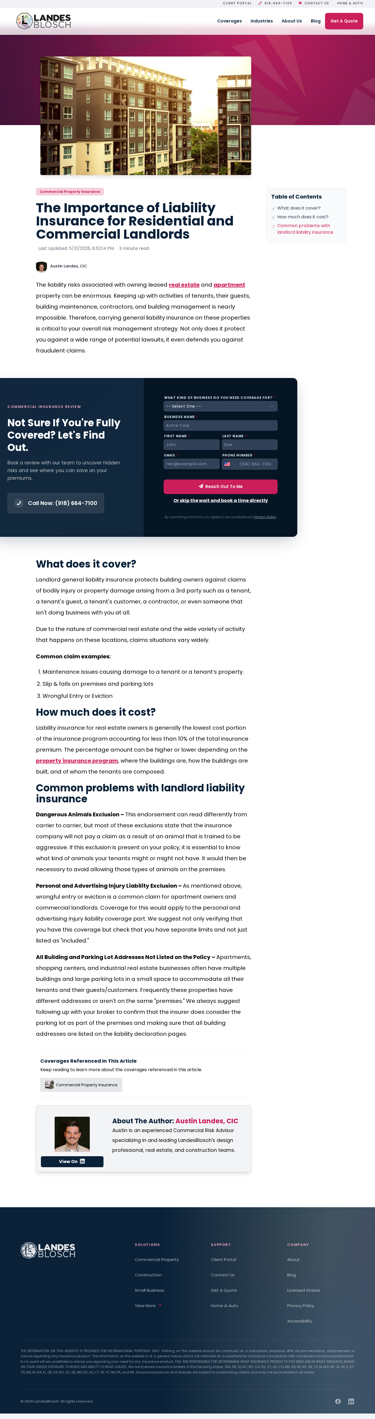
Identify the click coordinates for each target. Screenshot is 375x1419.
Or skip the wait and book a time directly (220, 500)
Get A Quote (344, 21)
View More (145, 1305)
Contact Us (316, 3)
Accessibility (299, 1321)
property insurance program (77, 760)
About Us (292, 21)
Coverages (229, 21)
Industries (262, 21)
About (293, 1259)
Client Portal (237, 3)
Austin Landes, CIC (68, 266)
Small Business (149, 1290)
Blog (316, 21)
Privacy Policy (265, 517)
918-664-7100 (278, 3)
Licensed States (303, 1290)
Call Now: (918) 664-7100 (62, 503)
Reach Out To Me (224, 486)
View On (69, 1161)
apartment (229, 285)
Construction (148, 1275)
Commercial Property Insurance (70, 191)
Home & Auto (350, 3)
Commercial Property (157, 1259)
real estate (184, 285)
